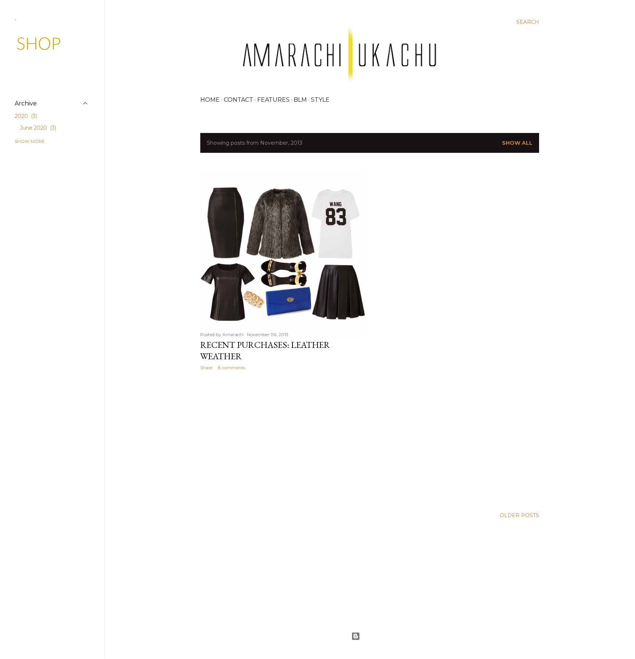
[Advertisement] (283, 440)
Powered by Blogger (375, 636)
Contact (238, 99)
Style (320, 99)
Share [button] (206, 367)
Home (210, 99)
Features (273, 99)
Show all (517, 143)
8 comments (231, 367)
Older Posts (519, 515)
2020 (25, 116)
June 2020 (37, 128)
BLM (300, 99)
